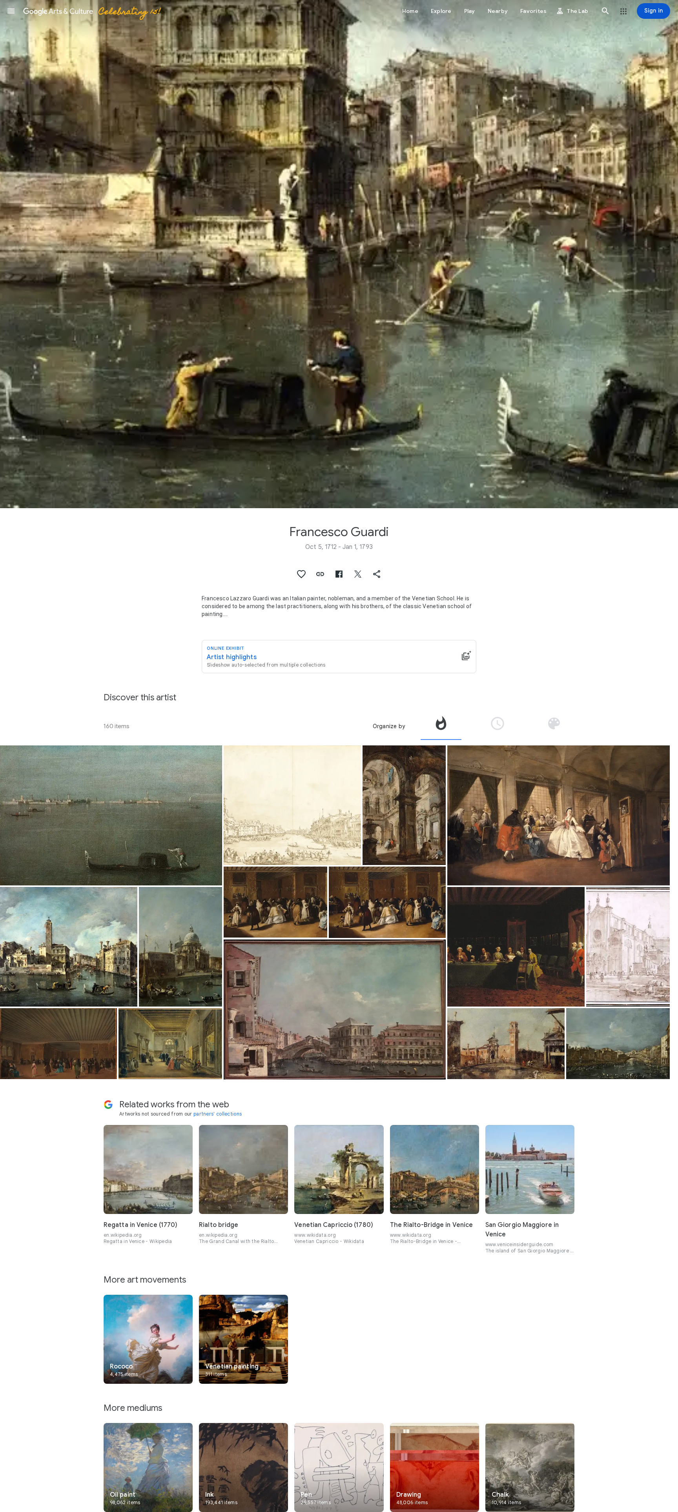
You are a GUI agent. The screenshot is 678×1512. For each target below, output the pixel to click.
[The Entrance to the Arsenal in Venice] (505, 1043)
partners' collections (217, 1114)
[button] (11, 11)
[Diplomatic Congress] (516, 947)
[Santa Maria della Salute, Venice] (180, 947)
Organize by (389, 726)
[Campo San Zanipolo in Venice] (628, 947)
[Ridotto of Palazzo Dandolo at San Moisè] (387, 902)
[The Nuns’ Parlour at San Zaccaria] (558, 815)
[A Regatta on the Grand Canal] (292, 805)
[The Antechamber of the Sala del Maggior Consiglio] (170, 1043)
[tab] (441, 726)
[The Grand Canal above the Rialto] (335, 1009)
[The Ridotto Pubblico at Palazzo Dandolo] (58, 1043)
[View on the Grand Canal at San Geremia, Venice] (68, 947)
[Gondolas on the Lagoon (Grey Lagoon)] (111, 815)
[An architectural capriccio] (404, 805)
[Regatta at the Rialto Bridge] (618, 1043)
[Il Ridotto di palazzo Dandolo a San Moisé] (275, 902)
